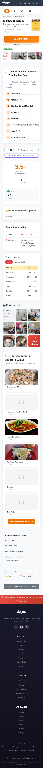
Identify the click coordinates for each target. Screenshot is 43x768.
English (21, 716)
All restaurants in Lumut (13, 557)
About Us (21, 681)
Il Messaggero (16, 747)
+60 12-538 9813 (28, 234)
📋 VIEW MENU (21, 39)
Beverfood (36, 747)
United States (21, 662)
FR (33, 3)
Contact (21, 685)
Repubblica (5, 747)
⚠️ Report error (11, 576)
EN (25, 3)
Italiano (21, 712)
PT (41, 3)
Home (4, 16)
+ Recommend (8, 48)
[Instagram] (21, 627)
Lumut (9, 16)
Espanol (21, 720)
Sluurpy (21, 666)
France (21, 649)
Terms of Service (21, 693)
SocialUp (32, 750)
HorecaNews (26, 747)
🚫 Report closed (25, 576)
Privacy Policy (21, 689)
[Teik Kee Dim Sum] (6, 55)
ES (29, 3)
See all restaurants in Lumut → (21, 522)
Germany (21, 658)
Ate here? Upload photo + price (23, 150)
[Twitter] (27, 627)
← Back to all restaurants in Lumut (21, 586)
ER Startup (23, 750)
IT (21, 3)
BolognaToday (13, 750)
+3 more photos (34, 341)
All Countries (21, 641)
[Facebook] (16, 627)
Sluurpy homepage (11, 560)
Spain (22, 654)
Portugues (21, 733)
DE (37, 3)
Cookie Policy (21, 697)
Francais (22, 724)
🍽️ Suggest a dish (30, 572)
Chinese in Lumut (11, 546)
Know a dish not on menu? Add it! (23, 155)
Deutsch (21, 729)
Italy (21, 645)
